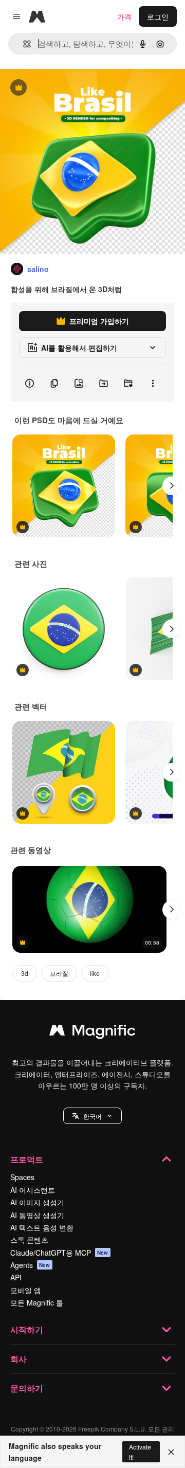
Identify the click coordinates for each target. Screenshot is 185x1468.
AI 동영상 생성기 (37, 1215)
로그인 (158, 16)
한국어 (92, 1116)
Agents (30, 1265)
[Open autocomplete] (23, 44)
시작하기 (26, 1329)
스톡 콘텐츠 (29, 1240)
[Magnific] (92, 1032)
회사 (18, 1359)
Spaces (22, 1177)
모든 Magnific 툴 (36, 1302)
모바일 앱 (25, 1290)
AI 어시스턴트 (32, 1190)
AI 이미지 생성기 (37, 1202)
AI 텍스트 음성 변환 (41, 1227)
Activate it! (140, 1451)
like (95, 973)
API (16, 1277)
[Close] (171, 1452)
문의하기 (26, 1388)
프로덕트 (26, 1159)
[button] (92, 1116)
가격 (124, 16)
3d (24, 973)
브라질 (59, 973)
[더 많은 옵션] (152, 383)
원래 (59, 88)
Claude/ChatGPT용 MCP (59, 1252)
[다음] (171, 485)
